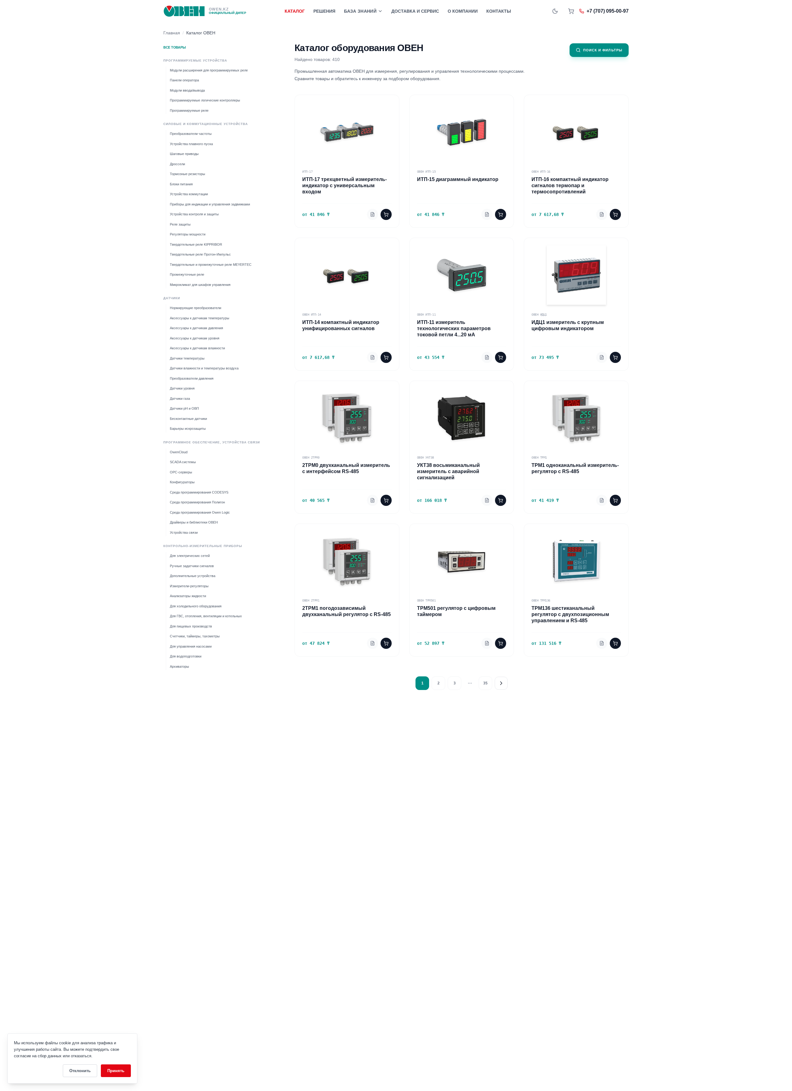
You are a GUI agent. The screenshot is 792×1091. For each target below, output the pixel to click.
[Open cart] (571, 11)
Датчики (171, 298)
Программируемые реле (189, 110)
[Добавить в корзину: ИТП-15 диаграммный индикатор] (500, 214)
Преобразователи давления (191, 378)
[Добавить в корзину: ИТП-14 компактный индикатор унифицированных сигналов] (386, 357)
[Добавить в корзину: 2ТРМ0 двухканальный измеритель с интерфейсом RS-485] (386, 500)
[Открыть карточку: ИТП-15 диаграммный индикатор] (487, 214)
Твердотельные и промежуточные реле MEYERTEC (211, 264)
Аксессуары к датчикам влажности (197, 348)
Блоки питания (181, 184)
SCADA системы (183, 462)
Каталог (295, 11)
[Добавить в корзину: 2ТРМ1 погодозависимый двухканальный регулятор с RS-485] (386, 643)
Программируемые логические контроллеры (205, 100)
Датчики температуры (187, 358)
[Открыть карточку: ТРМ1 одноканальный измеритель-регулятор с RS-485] (601, 500)
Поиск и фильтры (603, 50)
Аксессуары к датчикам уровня (194, 338)
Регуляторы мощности (187, 234)
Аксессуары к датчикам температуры (199, 318)
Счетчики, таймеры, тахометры (195, 636)
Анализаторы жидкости (188, 596)
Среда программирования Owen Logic (200, 512)
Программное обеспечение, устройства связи (211, 442)
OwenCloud (178, 452)
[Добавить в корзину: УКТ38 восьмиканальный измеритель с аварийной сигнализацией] (500, 500)
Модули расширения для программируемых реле (209, 70)
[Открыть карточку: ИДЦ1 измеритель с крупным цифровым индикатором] (601, 357)
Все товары (174, 47)
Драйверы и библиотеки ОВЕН (194, 522)
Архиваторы (179, 666)
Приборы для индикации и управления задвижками (210, 204)
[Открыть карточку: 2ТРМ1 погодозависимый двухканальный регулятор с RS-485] (372, 643)
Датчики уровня (182, 388)
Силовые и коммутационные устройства (205, 124)
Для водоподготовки (185, 656)
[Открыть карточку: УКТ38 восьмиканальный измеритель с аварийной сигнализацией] (487, 500)
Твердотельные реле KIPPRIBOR (196, 244)
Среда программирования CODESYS (199, 492)
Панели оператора (184, 80)
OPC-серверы (181, 472)
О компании (463, 11)
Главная (171, 32)
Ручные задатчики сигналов (192, 566)
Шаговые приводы (184, 154)
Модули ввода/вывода (187, 90)
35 (485, 683)
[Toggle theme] (555, 11)
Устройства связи (184, 532)
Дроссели (177, 164)
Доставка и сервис (415, 11)
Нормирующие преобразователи (195, 308)
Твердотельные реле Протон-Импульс (200, 255)
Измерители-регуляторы (189, 586)
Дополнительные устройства (192, 576)
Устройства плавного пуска (191, 144)
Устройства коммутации (189, 194)
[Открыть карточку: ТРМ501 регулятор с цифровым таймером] (487, 643)
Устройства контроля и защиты (194, 214)
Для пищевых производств (191, 626)
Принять (115, 1070)
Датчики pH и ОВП (184, 409)
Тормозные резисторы (187, 174)
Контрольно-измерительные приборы (202, 546)
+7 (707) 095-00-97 (608, 11)
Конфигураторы (182, 482)
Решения (324, 11)
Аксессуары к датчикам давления (196, 328)
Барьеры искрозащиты (188, 429)
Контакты (498, 11)
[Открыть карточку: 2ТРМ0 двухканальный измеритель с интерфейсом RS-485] (372, 500)
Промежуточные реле (187, 275)
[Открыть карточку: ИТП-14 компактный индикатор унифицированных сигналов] (372, 357)
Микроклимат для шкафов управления (200, 285)
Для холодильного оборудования (196, 606)
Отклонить (80, 1070)
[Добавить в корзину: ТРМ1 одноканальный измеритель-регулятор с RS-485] (615, 500)
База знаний (360, 11)
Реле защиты (180, 224)
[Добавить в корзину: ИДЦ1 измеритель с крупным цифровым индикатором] (615, 357)
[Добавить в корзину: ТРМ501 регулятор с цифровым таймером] (500, 643)
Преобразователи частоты (191, 134)
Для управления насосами (191, 646)
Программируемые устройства (195, 60)
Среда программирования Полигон (197, 502)
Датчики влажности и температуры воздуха (204, 368)
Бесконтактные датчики (188, 418)
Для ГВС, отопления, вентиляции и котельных (206, 616)
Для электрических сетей (190, 556)
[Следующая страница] (501, 683)
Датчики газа (180, 398)
